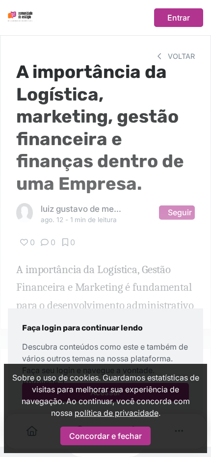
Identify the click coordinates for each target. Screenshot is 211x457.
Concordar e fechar (105, 436)
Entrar (178, 18)
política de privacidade (116, 413)
